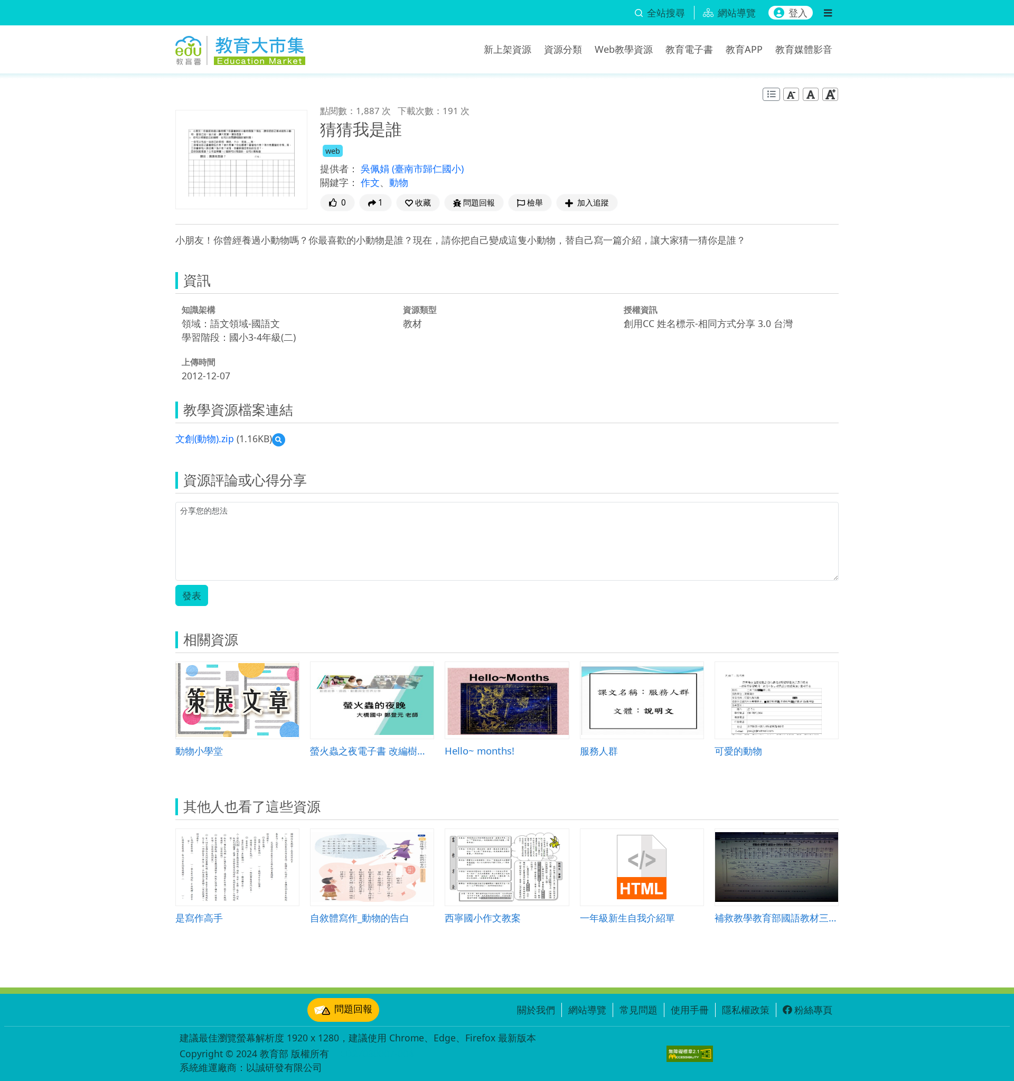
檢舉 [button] (535, 202)
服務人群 (599, 750)
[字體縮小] (791, 94)
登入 (798, 12)
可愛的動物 (738, 750)
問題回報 (353, 1008)
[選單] (828, 12)
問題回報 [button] (479, 202)
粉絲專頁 (813, 1009)
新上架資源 (507, 49)
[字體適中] (810, 94)
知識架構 (198, 309)
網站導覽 (587, 1009)
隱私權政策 (745, 1009)
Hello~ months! (479, 750)
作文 (370, 182)
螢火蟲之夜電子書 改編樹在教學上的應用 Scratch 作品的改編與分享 (372, 750)
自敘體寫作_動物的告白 (359, 917)
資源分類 (563, 49)
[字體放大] (830, 94)
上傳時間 (198, 362)
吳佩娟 (376, 168)
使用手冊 (690, 1009)
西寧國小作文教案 (483, 917)
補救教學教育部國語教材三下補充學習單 (777, 917)
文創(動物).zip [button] (204, 438)
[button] (418, 202)
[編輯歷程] (771, 94)
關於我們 (536, 1009)
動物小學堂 (199, 750)
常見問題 (638, 1009)
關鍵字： (339, 182)
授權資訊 (641, 309)
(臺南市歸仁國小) (428, 168)
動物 (398, 182)
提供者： (339, 168)
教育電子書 (689, 49)
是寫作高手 (199, 917)
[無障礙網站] (689, 1054)
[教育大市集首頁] (240, 47)
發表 (191, 595)
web (332, 151)
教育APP (744, 49)
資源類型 (420, 309)
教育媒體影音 (803, 49)
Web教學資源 (624, 49)
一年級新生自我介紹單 (627, 917)
